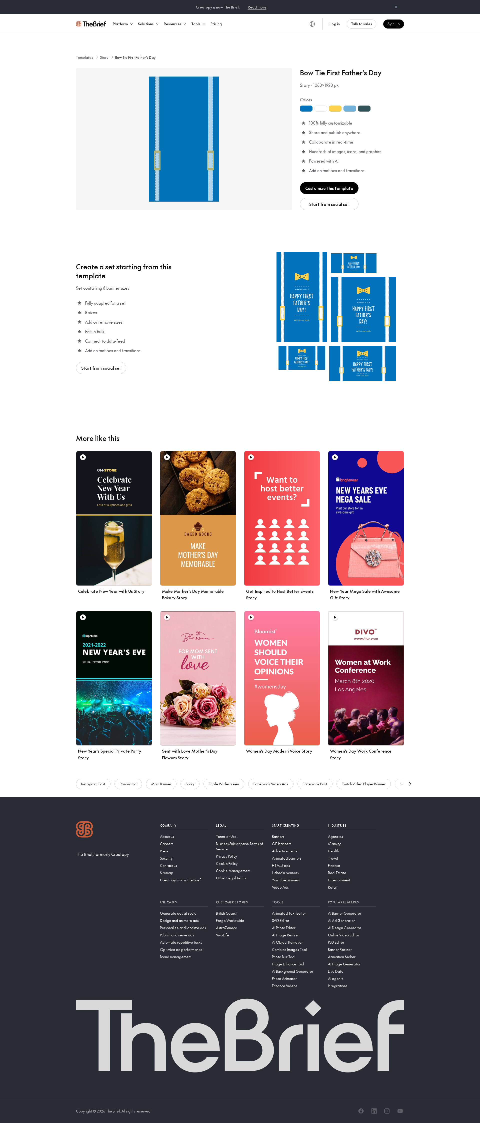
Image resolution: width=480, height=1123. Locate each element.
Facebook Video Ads (271, 783)
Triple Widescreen (224, 783)
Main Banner (161, 783)
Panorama (128, 783)
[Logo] (84, 830)
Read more (257, 7)
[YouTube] (400, 1111)
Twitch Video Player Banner (364, 783)
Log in (335, 23)
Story (104, 57)
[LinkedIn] (374, 1111)
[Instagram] (387, 1111)
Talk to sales (361, 23)
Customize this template (329, 188)
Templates (84, 57)
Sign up (394, 23)
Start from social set (329, 204)
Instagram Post (93, 783)
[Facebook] (361, 1111)
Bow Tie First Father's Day (135, 57)
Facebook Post (315, 783)
